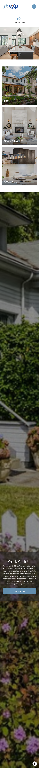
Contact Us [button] (20, 591)
